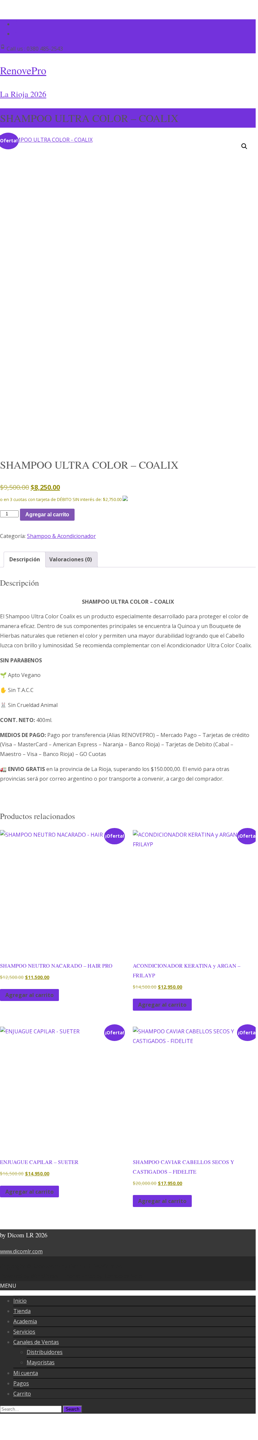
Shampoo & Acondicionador (61, 536)
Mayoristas (41, 1362)
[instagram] (16, 33)
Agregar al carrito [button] (29, 995)
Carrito (22, 1393)
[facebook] (16, 24)
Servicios (24, 1331)
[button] (244, 146)
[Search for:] (31, 1408)
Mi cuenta (25, 1373)
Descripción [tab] (24, 559)
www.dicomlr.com (21, 1251)
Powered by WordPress (30, 1276)
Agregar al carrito (47, 514)
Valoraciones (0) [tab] (70, 559)
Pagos (21, 1383)
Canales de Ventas (36, 1342)
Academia (25, 1321)
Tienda (22, 1311)
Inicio (20, 1300)
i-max (88, 1276)
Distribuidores (45, 1352)
